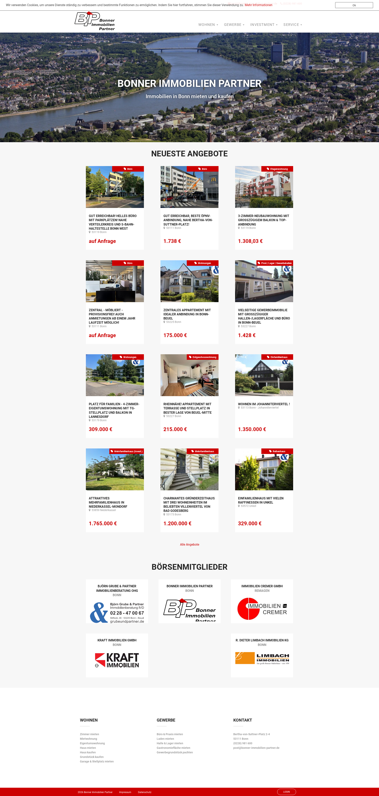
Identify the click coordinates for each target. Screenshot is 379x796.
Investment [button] (263, 25)
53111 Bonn (240, 738)
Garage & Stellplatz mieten (97, 761)
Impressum (125, 792)
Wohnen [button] (207, 25)
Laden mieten (165, 738)
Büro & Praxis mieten (170, 734)
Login (286, 791)
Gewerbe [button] (233, 25)
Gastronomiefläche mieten (173, 747)
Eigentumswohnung (92, 743)
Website (117, 600)
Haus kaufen (88, 752)
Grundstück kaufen (92, 756)
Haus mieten (88, 747)
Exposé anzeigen (114, 188)
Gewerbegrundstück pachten (175, 752)
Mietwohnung (88, 738)
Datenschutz (144, 792)
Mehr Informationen (258, 5)
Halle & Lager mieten (170, 743)
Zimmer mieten (89, 734)
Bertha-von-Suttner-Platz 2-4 (251, 734)
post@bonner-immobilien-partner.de (256, 747)
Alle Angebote (189, 544)
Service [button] (291, 25)
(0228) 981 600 (242, 743)
